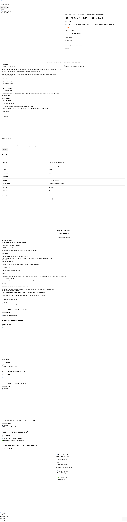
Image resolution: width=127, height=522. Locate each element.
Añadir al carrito (76, 33)
